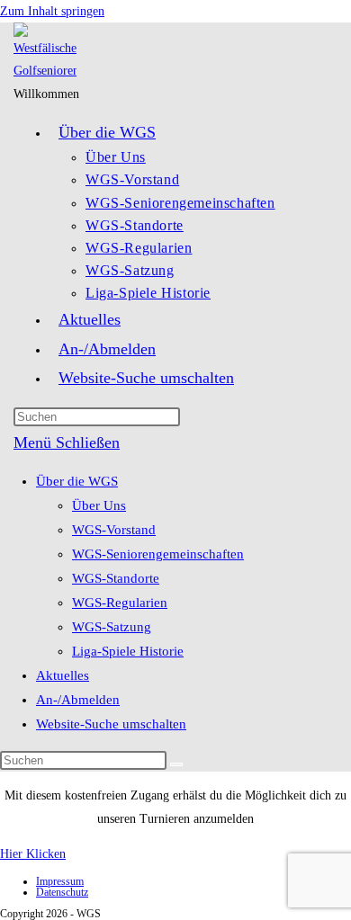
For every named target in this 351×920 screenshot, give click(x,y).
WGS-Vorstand (114, 530)
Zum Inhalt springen (52, 11)
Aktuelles (62, 675)
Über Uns (99, 505)
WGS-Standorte (115, 578)
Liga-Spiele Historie (128, 651)
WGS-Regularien (119, 602)
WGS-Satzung (111, 627)
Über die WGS (77, 481)
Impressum (60, 881)
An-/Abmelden (78, 699)
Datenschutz (62, 892)
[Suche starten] (176, 764)
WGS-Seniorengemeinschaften (158, 554)
